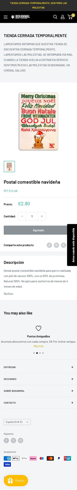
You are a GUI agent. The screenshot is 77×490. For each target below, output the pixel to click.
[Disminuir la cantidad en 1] (22, 216)
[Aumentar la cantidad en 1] (42, 216)
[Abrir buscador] (55, 17)
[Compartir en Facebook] (49, 245)
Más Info (38, 346)
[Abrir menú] (5, 17)
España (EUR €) (14, 421)
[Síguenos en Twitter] (13, 440)
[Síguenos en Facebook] (6, 440)
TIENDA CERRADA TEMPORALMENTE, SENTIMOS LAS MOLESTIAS (38, 5)
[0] (70, 17)
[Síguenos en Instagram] (20, 440)
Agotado (38, 230)
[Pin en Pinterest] (56, 245)
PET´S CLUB (10, 190)
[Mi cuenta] (62, 17)
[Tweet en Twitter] (63, 245)
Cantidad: (10, 216)
